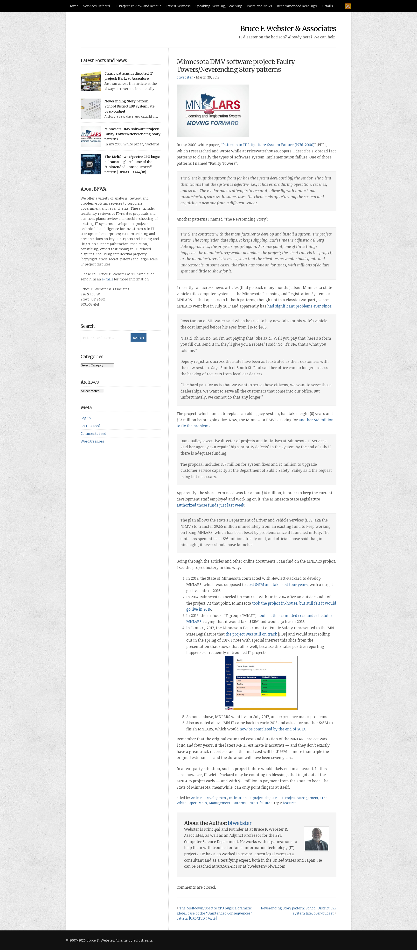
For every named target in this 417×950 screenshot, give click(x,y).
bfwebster (185, 77)
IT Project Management (299, 797)
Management (219, 802)
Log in (86, 418)
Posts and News (259, 6)
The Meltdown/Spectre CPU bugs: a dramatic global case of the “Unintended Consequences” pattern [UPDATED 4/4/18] (214, 913)
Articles (197, 797)
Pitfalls (327, 6)
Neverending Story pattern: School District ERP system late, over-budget (129, 106)
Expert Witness (178, 6)
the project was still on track (251, 634)
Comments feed (93, 433)
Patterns (239, 802)
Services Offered (96, 6)
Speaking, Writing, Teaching (218, 6)
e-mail (107, 279)
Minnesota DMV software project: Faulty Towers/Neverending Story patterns (236, 65)
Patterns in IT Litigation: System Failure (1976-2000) (268, 144)
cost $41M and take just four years (277, 584)
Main (202, 802)
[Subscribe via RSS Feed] (348, 6)
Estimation (238, 797)
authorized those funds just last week (210, 505)
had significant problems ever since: (300, 306)
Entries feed (90, 425)
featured (290, 802)
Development (216, 797)
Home (73, 6)
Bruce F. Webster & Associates (288, 28)
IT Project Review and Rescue (138, 6)
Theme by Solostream (134, 940)
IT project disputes (263, 797)
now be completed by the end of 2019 (272, 729)
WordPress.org (92, 441)
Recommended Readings (297, 6)
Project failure (259, 802)
